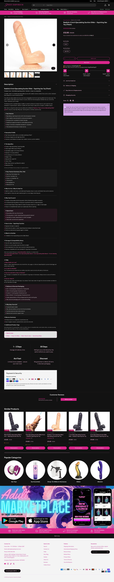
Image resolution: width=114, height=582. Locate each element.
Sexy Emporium (66, 20)
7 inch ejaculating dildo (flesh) (11, 253)
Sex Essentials (34, 9)
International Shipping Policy (71, 549)
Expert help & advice (44, 531)
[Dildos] (78, 470)
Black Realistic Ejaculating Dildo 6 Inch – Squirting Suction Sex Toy (12, 435)
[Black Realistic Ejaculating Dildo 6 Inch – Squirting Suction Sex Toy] (14, 421)
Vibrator (100, 482)
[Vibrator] (100, 470)
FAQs (45, 551)
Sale (91, 1)
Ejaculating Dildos (37, 335)
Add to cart (93, 58)
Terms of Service (68, 559)
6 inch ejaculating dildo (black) (41, 253)
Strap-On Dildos (15, 335)
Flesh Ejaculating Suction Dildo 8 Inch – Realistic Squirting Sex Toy (35, 435)
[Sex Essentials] (35, 470)
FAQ (94, 1)
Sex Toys (17, 9)
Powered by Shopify (17, 577)
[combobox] (64, 5)
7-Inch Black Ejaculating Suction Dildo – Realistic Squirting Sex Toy (77, 435)
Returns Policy (67, 551)
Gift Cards (107, 9)
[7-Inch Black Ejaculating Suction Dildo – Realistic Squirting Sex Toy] (78, 421)
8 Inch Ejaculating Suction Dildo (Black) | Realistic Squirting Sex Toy (99, 435)
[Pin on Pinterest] (73, 100)
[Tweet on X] (67, 100)
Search (45, 546)
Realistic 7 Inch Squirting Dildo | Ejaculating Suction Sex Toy (55, 435)
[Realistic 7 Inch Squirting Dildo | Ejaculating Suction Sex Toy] (57, 421)
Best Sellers (11, 9)
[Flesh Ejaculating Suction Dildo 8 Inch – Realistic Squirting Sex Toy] (35, 421)
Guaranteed (97, 531)
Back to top (57, 536)
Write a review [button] (68, 399)
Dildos (8, 335)
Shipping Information (69, 546)
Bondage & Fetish (45, 9)
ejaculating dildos (22, 252)
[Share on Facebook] (70, 100)
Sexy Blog (46, 554)
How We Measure (68, 562)
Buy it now (86, 62)
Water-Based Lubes (26, 335)
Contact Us (46, 549)
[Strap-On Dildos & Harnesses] (57, 470)
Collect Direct (47, 565)
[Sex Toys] (14, 470)
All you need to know (72, 531)
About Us (46, 559)
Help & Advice (63, 9)
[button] (109, 5)
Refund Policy (67, 554)
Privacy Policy (67, 557)
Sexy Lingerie (25, 9)
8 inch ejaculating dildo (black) (26, 253)
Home (5, 9)
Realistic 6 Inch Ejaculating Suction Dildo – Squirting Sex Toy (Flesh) (15, 16)
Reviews (102, 9)
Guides (45, 557)
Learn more (22, 1)
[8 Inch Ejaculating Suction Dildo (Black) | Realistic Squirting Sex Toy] (100, 421)
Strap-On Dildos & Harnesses (57, 482)
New (58, 9)
